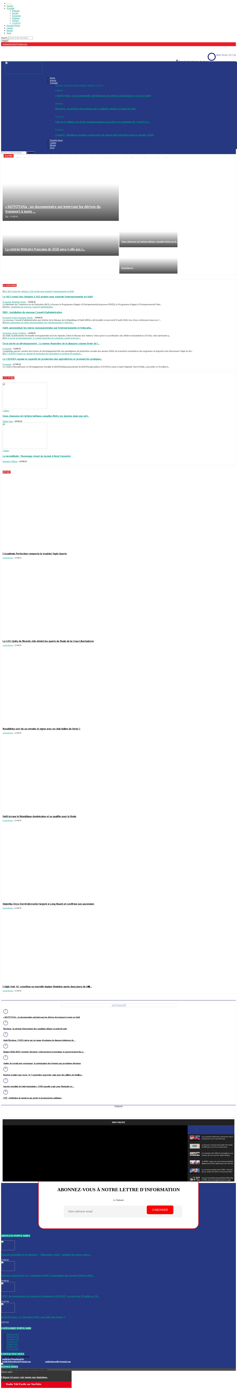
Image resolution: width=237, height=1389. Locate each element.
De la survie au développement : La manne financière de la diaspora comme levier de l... (51, 343)
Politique (16, 18)
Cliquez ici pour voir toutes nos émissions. (24, 1377)
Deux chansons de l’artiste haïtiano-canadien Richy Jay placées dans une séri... (46, 416)
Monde (10, 30)
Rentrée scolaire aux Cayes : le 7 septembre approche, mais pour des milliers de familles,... (43, 1075)
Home (9, 3)
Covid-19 (16, 23)
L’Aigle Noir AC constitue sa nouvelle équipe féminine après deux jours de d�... (47, 986)
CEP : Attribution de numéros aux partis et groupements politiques (32, 1098)
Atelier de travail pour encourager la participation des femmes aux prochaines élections (42, 1063)
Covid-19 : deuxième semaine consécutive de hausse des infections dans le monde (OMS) (104, 135)
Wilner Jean (8, 421)
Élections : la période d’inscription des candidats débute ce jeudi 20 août (95, 108)
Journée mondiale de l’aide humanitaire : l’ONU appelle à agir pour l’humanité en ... (38, 1086)
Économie (16, 16)
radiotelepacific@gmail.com (58, 1361)
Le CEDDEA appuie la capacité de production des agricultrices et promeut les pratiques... (52, 359)
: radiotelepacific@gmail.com (14, 44)
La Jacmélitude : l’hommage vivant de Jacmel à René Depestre (37, 456)
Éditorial (15, 11)
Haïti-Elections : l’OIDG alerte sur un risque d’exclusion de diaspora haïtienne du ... (39, 1040)
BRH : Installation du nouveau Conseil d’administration (32, 312)
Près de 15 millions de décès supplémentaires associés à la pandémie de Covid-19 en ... (103, 121)
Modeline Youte (19, 302)
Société (15, 13)
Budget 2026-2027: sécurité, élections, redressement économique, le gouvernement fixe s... (43, 1052)
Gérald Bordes (8, 558)
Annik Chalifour (19, 333)
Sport (9, 33)
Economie (7, 302)
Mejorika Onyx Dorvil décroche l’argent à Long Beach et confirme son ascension (48, 903)
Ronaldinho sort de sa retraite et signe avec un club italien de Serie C (42, 728)
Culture (10, 28)
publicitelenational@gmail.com (16, 1361)
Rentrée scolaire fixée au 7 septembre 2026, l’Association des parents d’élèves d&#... (47, 1275)
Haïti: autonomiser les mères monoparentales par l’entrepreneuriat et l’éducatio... (47, 327)
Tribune (15, 21)
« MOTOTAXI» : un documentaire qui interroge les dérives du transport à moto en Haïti (103, 95)
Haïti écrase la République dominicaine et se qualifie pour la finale (39, 816)
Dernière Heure (13, 25)
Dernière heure (56, 140)
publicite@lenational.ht (13, 1359)
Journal (10, 6)
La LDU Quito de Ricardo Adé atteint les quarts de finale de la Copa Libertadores (48, 641)
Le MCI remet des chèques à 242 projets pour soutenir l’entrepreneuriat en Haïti (48, 296)
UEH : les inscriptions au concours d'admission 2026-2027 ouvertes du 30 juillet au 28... (50, 1296)
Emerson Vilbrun (10, 461)
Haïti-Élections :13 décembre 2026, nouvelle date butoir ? (33, 1317)
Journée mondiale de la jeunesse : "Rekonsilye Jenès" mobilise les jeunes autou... (46, 1254)
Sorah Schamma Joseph (22, 317)
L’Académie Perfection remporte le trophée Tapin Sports (35, 553)
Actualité (10, 8)
